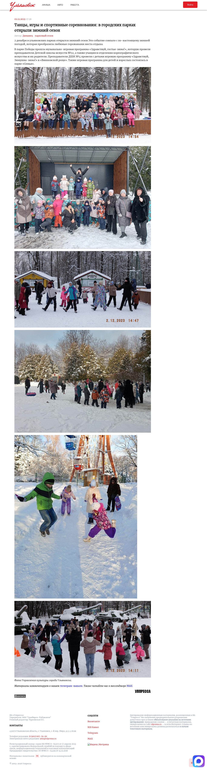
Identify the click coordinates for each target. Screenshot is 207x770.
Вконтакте (94, 721)
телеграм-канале (71, 685)
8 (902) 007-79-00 (38, 736)
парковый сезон (44, 35)
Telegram (93, 733)
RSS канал (93, 727)
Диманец (28, 35)
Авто (60, 5)
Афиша (46, 5)
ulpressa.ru (156, 724)
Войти (190, 4)
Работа (74, 5)
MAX (129, 685)
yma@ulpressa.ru (48, 738)
